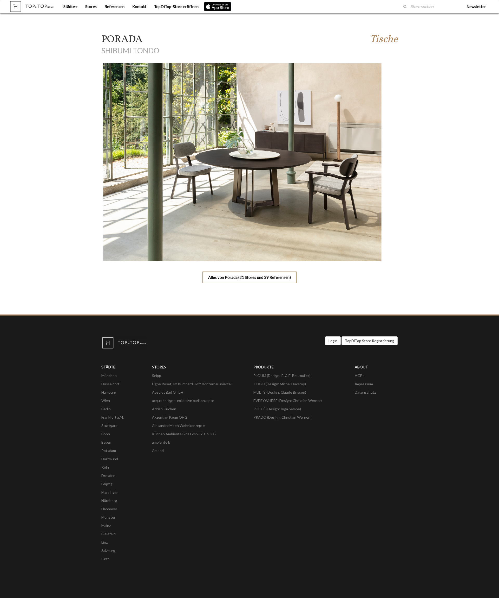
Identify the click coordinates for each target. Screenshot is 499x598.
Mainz (106, 525)
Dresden (108, 475)
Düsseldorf (110, 384)
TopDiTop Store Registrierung (369, 340)
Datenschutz (365, 392)
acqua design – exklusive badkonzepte (183, 400)
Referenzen (114, 6)
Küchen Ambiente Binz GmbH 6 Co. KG (184, 434)
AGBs (359, 375)
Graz (105, 559)
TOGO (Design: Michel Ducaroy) (279, 384)
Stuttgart (109, 425)
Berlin (106, 409)
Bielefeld (108, 534)
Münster (108, 517)
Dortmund (109, 459)
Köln (105, 467)
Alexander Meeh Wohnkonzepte (178, 425)
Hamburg (108, 392)
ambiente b (161, 442)
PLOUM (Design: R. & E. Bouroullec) (282, 375)
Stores (91, 6)
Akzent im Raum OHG (169, 417)
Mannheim (109, 492)
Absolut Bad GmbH (167, 392)
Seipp (156, 375)
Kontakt (139, 6)
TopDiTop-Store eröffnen (176, 6)
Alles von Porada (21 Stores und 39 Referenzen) (249, 277)
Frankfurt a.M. (112, 417)
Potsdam (108, 450)
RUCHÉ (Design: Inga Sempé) (277, 409)
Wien (105, 400)
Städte (69, 6)
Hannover (109, 509)
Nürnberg (109, 500)
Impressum (364, 384)
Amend (158, 450)
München (109, 375)
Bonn (105, 434)
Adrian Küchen (164, 409)
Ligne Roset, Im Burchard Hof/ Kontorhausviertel (192, 384)
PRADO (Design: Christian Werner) (282, 417)
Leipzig (107, 484)
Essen (106, 442)
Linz (104, 542)
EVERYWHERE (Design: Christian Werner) (287, 400)
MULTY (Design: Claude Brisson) (279, 392)
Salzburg (108, 550)
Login (333, 340)
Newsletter (476, 6)
